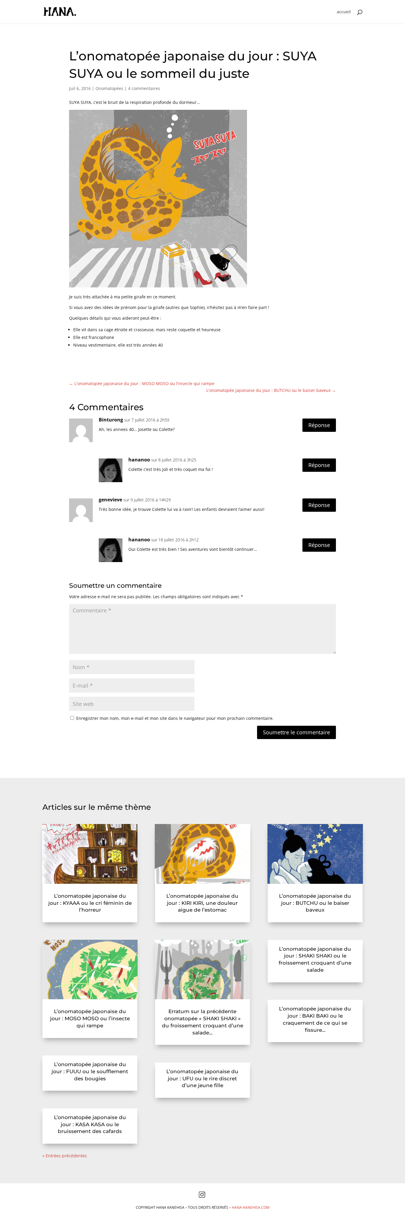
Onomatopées (109, 88)
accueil (344, 12)
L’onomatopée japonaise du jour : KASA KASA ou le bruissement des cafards (90, 1124)
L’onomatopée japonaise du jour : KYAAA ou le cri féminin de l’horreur (90, 903)
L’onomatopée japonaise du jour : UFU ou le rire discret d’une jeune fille (202, 1078)
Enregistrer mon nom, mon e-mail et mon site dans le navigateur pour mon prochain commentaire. (175, 718)
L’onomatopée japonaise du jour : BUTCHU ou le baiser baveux (315, 903)
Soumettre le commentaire (296, 732)
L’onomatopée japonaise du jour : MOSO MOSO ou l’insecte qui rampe (90, 1018)
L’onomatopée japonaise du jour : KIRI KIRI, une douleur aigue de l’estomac (202, 903)
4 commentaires (144, 88)
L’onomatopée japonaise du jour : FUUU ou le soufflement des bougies (90, 1071)
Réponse (319, 425)
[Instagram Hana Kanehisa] (202, 1196)
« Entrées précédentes (64, 1155)
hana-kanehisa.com (251, 1207)
